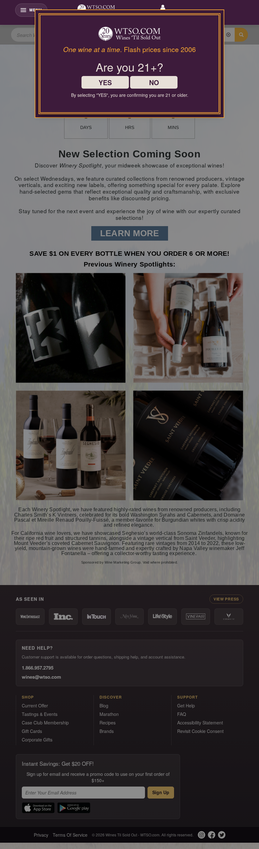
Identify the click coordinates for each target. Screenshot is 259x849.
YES (105, 82)
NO (154, 82)
